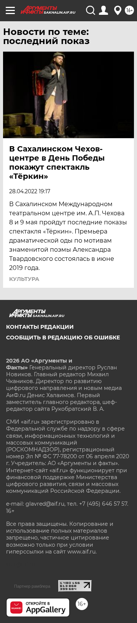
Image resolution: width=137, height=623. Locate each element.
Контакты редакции (40, 326)
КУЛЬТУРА (24, 279)
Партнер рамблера (32, 586)
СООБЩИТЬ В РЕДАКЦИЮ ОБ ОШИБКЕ (63, 337)
